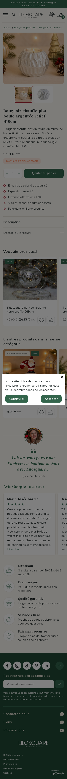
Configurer (16, 399)
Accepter (51, 399)
